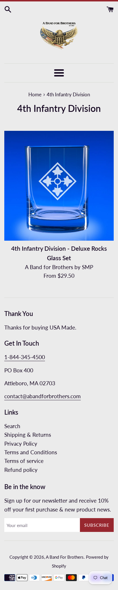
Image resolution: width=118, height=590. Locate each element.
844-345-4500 (27, 357)
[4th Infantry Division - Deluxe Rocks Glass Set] (59, 186)
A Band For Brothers (65, 557)
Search (12, 426)
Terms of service (24, 460)
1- (6, 357)
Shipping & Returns (27, 434)
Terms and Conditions (30, 452)
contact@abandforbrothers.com (42, 396)
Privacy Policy (20, 443)
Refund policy (21, 469)
